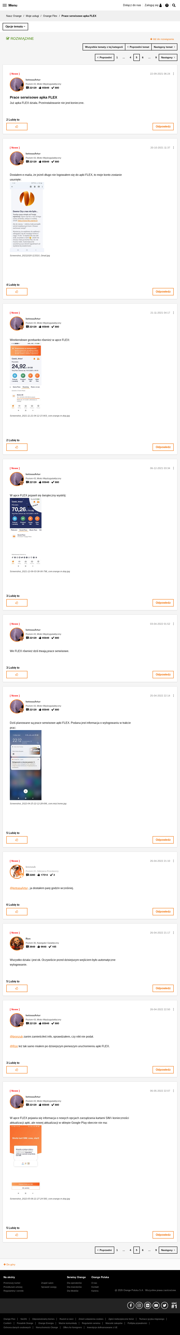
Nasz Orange (14, 15)
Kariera (94, 1291)
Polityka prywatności (137, 1323)
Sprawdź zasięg (48, 1287)
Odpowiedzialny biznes (43, 1319)
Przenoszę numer (12, 1283)
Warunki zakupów (114, 1323)
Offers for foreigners (72, 1327)
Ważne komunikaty (68, 1323)
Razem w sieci (66, 1319)
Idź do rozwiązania (163, 39)
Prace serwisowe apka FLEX (33, 97)
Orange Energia (46, 1323)
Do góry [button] (11, 1264)
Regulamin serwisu (91, 1323)
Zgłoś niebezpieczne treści (121, 1319)
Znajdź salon (47, 1283)
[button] (173, 74)
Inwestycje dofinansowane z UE (102, 1327)
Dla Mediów (72, 1291)
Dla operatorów (74, 1283)
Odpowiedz (163, 126)
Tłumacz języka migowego (151, 1319)
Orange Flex (50, 15)
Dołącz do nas (132, 5)
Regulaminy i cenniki (14, 1291)
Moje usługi (32, 15)
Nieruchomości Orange (47, 1327)
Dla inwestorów (74, 1287)
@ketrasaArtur (19, 888)
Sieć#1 (23, 1319)
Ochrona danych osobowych (17, 1327)
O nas (94, 1283)
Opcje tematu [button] (14, 26)
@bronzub (16, 1036)
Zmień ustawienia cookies (91, 1319)
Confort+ (8, 1323)
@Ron (14, 1046)
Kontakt (95, 1287)
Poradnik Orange (25, 1323)
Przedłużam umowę (13, 1287)
